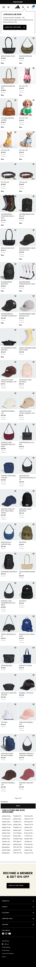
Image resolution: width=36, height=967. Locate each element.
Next (18, 806)
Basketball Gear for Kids (7, 853)
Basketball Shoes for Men (7, 847)
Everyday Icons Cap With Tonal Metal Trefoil (8, 511)
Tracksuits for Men (7, 819)
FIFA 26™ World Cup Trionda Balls (18, 847)
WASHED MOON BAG (25, 56)
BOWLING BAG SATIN (7, 248)
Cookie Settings (6, 947)
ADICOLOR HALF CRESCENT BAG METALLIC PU (27, 477)
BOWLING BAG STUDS (8, 56)
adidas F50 (17, 850)
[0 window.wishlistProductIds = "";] (8, 7)
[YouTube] (9, 933)
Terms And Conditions (8, 953)
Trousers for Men (29, 830)
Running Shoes (29, 822)
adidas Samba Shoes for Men (7, 844)
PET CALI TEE (23, 86)
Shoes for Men (29, 824)
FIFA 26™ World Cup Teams (18, 853)
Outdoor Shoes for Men (7, 841)
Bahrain (7, 944)
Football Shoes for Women (18, 822)
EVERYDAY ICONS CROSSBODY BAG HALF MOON (8, 444)
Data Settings (5, 941)
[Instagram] (6, 933)
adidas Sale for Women (18, 830)
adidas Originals (7, 827)
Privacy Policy (5, 950)
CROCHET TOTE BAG (25, 665)
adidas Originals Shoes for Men (7, 816)
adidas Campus (7, 833)
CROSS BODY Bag (6, 665)
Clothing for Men (29, 847)
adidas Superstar (7, 839)
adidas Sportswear (7, 830)
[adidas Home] (18, 6)
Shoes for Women (29, 853)
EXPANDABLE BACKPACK (9, 572)
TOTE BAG (4, 722)
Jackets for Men (29, 841)
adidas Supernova (29, 850)
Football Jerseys (18, 827)
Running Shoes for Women (29, 833)
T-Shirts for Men (29, 836)
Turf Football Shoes (18, 833)
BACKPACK (22, 542)
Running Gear (29, 844)
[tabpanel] (18, 422)
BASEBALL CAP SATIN (26, 693)
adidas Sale (17, 819)
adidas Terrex (7, 824)
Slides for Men (29, 819)
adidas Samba (7, 822)
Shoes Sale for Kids (18, 836)
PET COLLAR (5, 182)
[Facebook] (3, 933)
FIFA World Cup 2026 (18, 841)
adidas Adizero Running (29, 839)
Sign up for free (16, 885)
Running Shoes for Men (29, 816)
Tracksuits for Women (7, 836)
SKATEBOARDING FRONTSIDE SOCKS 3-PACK (7, 216)
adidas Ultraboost (29, 827)
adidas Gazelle (7, 850)
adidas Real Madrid (18, 844)
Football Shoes (18, 816)
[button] (15, 38)
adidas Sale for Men (18, 824)
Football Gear (18, 839)
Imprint (4, 956)
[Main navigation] (4, 7)
